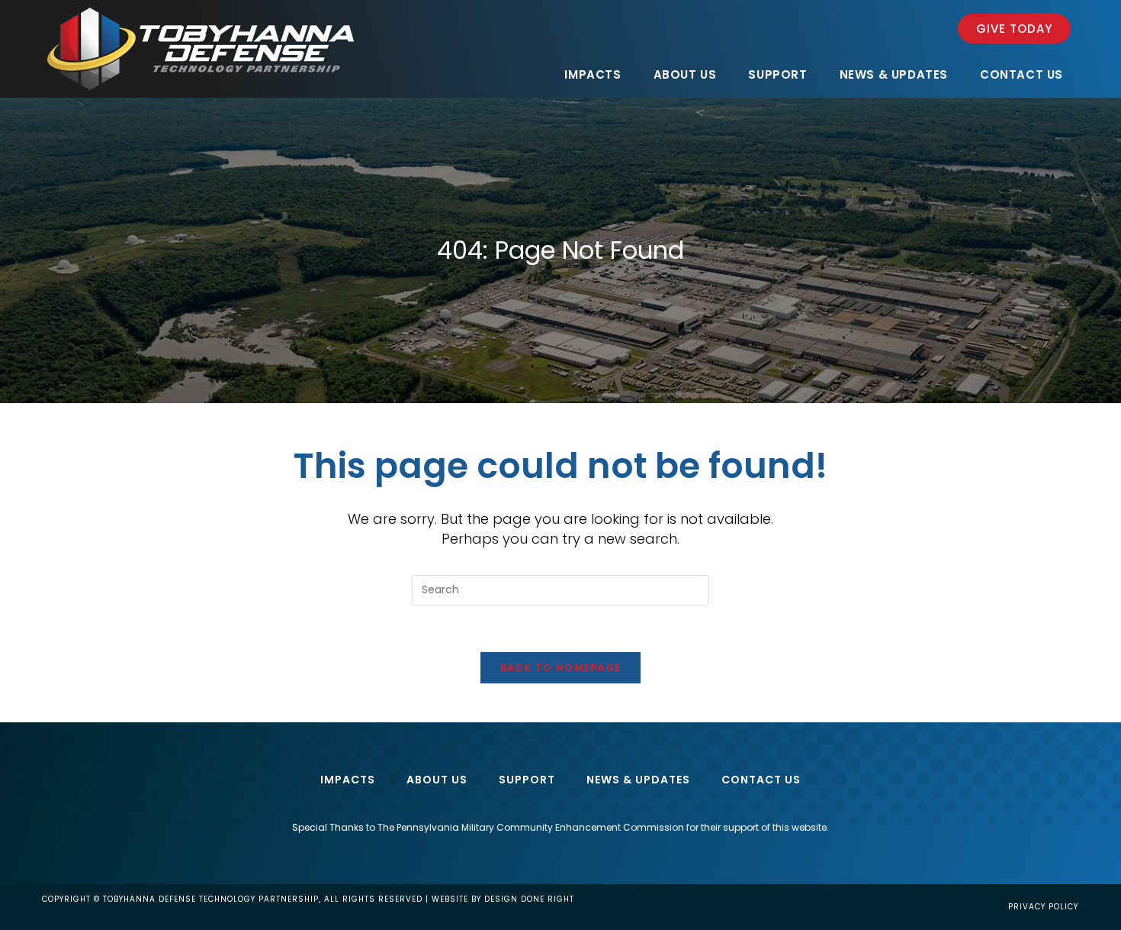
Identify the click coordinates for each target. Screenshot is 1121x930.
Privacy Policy (1043, 906)
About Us (436, 779)
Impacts (347, 779)
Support (527, 779)
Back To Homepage (561, 667)
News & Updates (638, 779)
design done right (529, 899)
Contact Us (761, 779)
